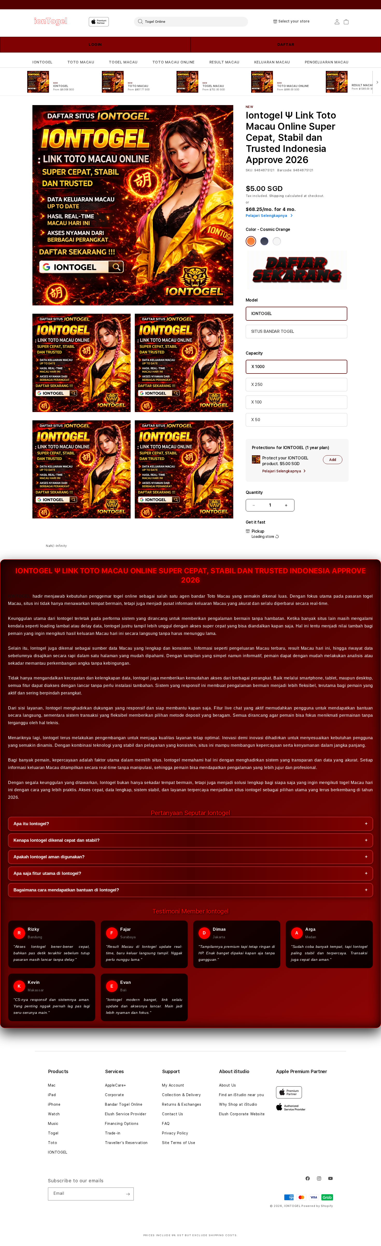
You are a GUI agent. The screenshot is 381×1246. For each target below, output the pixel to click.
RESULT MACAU (224, 62)
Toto (52, 1143)
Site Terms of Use (178, 1143)
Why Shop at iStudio (238, 1104)
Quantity (254, 492)
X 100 (256, 402)
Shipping (276, 196)
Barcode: (284, 170)
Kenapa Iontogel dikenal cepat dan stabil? (190, 840)
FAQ (166, 1124)
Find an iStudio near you (241, 1095)
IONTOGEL (42, 62)
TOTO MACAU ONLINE (173, 62)
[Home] (50, 21)
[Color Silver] (277, 241)
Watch (54, 1114)
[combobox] (191, 21)
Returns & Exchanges (181, 1104)
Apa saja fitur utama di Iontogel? (190, 873)
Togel (53, 1133)
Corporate (114, 1095)
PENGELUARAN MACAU (327, 62)
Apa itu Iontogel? (190, 823)
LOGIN (95, 44)
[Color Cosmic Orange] (251, 241)
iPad (52, 1095)
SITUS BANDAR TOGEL (272, 331)
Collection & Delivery (181, 1095)
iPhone (54, 1104)
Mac (52, 1085)
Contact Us (172, 1114)
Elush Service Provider (125, 1114)
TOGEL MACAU (123, 62)
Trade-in (113, 1133)
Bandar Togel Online (123, 1104)
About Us (227, 1085)
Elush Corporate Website (242, 1114)
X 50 (255, 419)
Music (53, 1124)
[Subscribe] (127, 1194)
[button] (42, 62)
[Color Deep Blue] (264, 241)
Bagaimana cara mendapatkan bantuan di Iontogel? (190, 890)
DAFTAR (285, 44)
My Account (173, 1085)
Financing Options (121, 1124)
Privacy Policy (175, 1133)
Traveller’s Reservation (126, 1143)
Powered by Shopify (317, 1206)
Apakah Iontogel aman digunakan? (190, 856)
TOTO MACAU (80, 62)
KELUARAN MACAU (272, 62)
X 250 (257, 384)
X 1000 (258, 366)
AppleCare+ (115, 1085)
